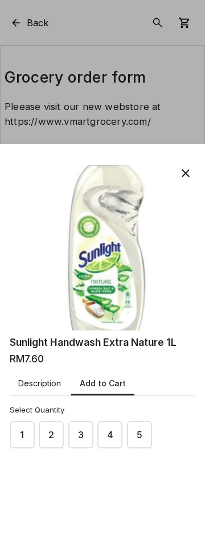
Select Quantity (37, 409)
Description (39, 383)
